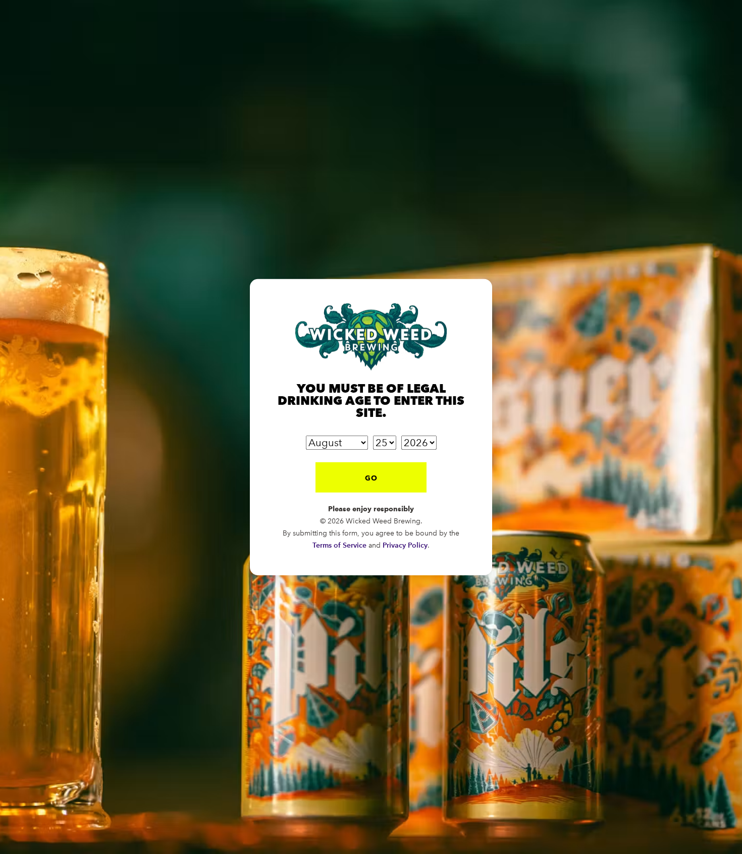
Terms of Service (339, 545)
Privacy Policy (405, 545)
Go (371, 477)
